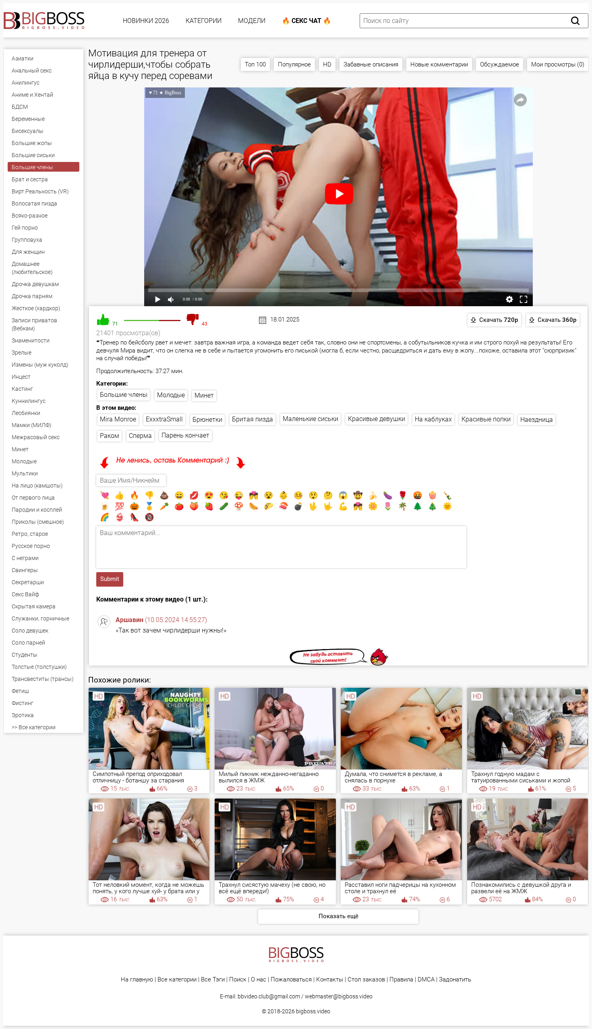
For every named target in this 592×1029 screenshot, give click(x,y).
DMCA (426, 979)
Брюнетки (207, 419)
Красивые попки (486, 419)
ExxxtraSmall (164, 419)
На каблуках (433, 419)
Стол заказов (366, 979)
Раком (109, 436)
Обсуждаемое (499, 64)
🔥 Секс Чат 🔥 (306, 21)
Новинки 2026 (146, 21)
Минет (204, 395)
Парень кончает (185, 435)
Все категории (177, 979)
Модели (251, 21)
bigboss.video (313, 1011)
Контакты (329, 979)
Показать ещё (338, 916)
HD (327, 64)
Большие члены (123, 394)
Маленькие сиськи (310, 419)
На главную (137, 979)
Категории (203, 21)
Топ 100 (255, 64)
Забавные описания (371, 64)
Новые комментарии (439, 64)
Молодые (171, 395)
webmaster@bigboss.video (339, 996)
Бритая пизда (252, 419)
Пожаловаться (291, 979)
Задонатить (455, 979)
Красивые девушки (376, 419)
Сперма (140, 436)
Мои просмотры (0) (557, 64)
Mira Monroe (118, 419)
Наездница (536, 419)
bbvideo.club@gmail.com (269, 996)
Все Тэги (213, 979)
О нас (258, 979)
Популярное (294, 64)
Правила (401, 979)
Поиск (237, 979)
